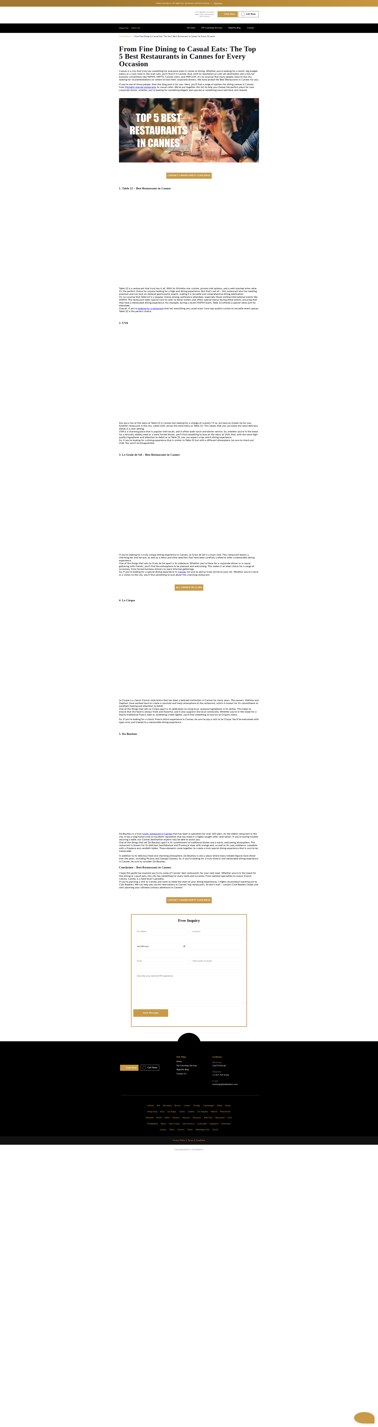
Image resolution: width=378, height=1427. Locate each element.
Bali (158, 1106)
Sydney (163, 1130)
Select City (136, 28)
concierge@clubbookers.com (225, 1084)
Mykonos (197, 1118)
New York (208, 1118)
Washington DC (203, 1130)
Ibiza (162, 1112)
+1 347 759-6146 (220, 1075)
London (191, 1112)
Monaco (176, 1118)
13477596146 (219, 1066)
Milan (167, 1118)
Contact (250, 28)
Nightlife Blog (234, 28)
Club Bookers (125, 36)
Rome (163, 1124)
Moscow (186, 1118)
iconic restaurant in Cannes (157, 834)
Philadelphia (152, 1124)
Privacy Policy (179, 1140)
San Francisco (188, 1124)
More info (218, 3)
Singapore (214, 1124)
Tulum (190, 1130)
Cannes (182, 572)
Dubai (227, 1106)
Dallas (219, 1106)
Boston (178, 1106)
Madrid (214, 1112)
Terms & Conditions (196, 1140)
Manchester (225, 1112)
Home (179, 1062)
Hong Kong (152, 1112)
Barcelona (167, 1106)
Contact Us (181, 1074)
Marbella (150, 1118)
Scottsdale (202, 1124)
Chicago (196, 1106)
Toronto (180, 1130)
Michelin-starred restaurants (140, 87)
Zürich (215, 1130)
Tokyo (172, 1130)
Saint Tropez (174, 1124)
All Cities (191, 28)
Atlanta (151, 1106)
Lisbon (182, 1112)
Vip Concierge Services (186, 1066)
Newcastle (220, 1118)
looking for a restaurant (151, 308)
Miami (159, 1118)
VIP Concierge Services (211, 28)
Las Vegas (171, 1112)
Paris (230, 1118)
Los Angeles (202, 1112)
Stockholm (226, 1124)
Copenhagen (208, 1106)
